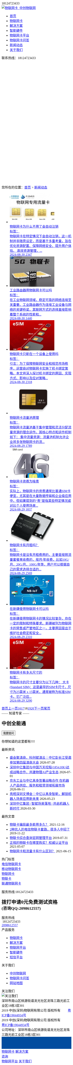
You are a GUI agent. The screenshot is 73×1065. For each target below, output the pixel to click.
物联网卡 (16, 21)
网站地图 (16, 983)
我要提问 (8, 733)
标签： (14, 231)
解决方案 (16, 25)
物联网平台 (18, 947)
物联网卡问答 (19, 40)
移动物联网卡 (11, 869)
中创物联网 (18, 973)
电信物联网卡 (11, 864)
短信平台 (16, 957)
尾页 (47, 708)
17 (22, 708)
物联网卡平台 (19, 35)
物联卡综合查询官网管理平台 (31, 838)
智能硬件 (16, 30)
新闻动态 (16, 45)
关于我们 (16, 50)
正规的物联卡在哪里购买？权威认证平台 (39, 842)
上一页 (13, 708)
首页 (13, 16)
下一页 (39, 708)
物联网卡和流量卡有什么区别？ (32, 851)
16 (19, 708)
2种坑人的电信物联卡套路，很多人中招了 (40, 829)
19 (29, 708)
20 (32, 708)
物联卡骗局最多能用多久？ (29, 824)
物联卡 (6, 878)
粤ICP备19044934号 (15, 1025)
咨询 (5, 1056)
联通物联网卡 (11, 883)
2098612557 (10, 925)
